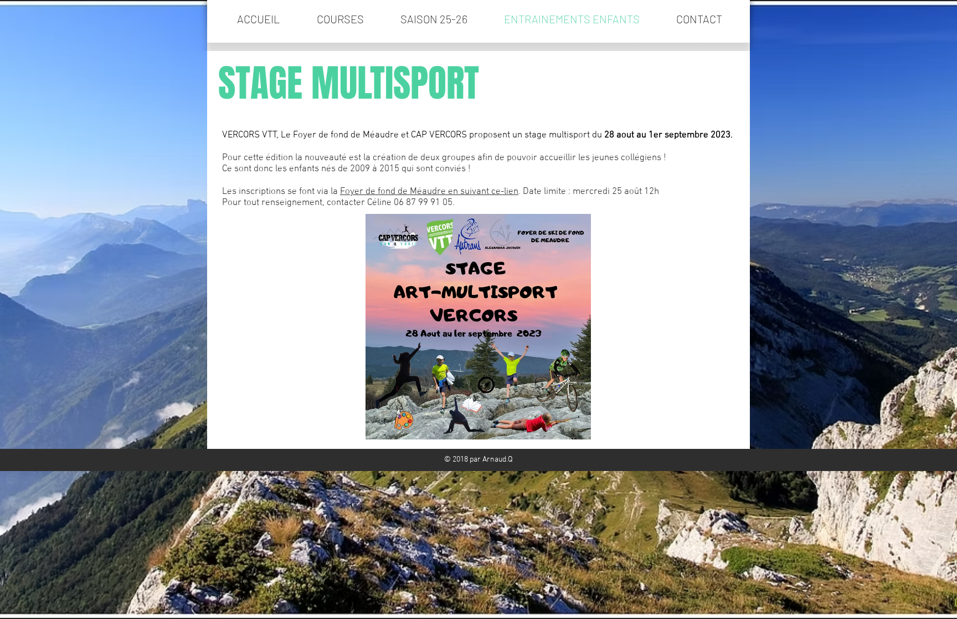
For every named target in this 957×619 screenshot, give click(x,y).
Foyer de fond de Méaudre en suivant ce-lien (429, 191)
